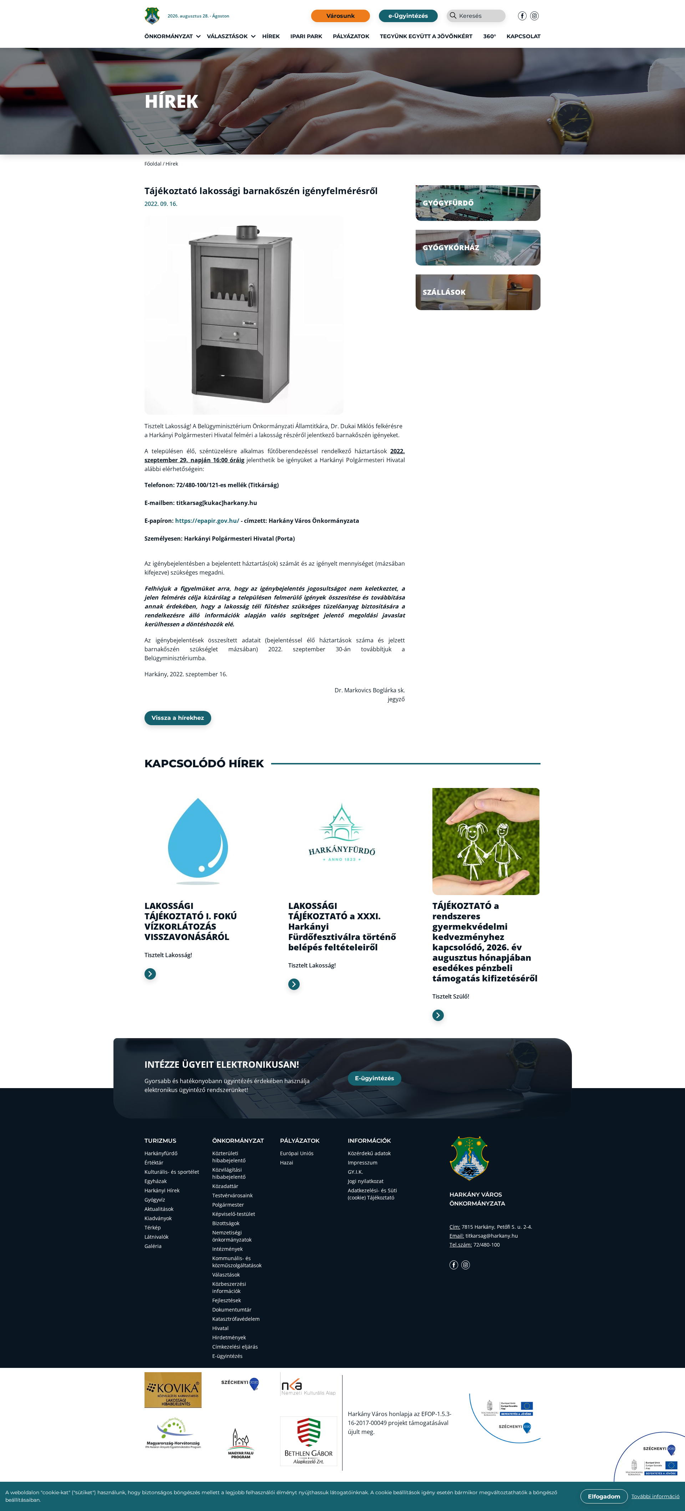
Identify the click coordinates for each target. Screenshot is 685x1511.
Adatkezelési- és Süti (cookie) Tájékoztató (372, 1194)
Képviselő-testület (233, 1214)
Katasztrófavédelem (236, 1318)
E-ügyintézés (374, 1078)
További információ (655, 1496)
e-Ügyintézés (408, 15)
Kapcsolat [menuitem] (524, 36)
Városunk (340, 15)
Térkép (152, 1227)
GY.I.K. (355, 1171)
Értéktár (153, 1162)
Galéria (153, 1246)
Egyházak (155, 1181)
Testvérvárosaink (232, 1195)
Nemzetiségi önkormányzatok (232, 1236)
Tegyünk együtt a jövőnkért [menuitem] (426, 36)
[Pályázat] (649, 1457)
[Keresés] (453, 16)
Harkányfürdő (160, 1153)
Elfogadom (604, 1496)
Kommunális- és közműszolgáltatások (237, 1262)
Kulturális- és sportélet (171, 1171)
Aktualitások (158, 1209)
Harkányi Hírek (161, 1190)
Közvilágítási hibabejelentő (228, 1173)
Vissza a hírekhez (178, 717)
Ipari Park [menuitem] (306, 36)
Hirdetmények (229, 1337)
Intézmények (227, 1248)
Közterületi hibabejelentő (228, 1157)
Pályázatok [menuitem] (351, 36)
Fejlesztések (226, 1300)
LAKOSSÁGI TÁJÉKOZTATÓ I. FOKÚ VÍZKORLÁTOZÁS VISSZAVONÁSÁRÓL (190, 921)
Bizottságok (225, 1223)
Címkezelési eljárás (235, 1346)
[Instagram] (534, 16)
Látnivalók (156, 1236)
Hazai (286, 1162)
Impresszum (362, 1162)
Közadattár (225, 1186)
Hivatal (220, 1328)
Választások (226, 1274)
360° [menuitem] (489, 36)
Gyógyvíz (154, 1199)
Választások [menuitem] (227, 36)
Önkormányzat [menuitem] (168, 36)
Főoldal (153, 163)
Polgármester (228, 1204)
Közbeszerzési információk (229, 1287)
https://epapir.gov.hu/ (207, 521)
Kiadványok (158, 1218)
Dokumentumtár (232, 1309)
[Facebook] (522, 16)
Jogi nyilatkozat (366, 1181)
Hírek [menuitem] (271, 36)
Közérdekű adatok (369, 1153)
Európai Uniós (297, 1153)
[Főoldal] (156, 16)
